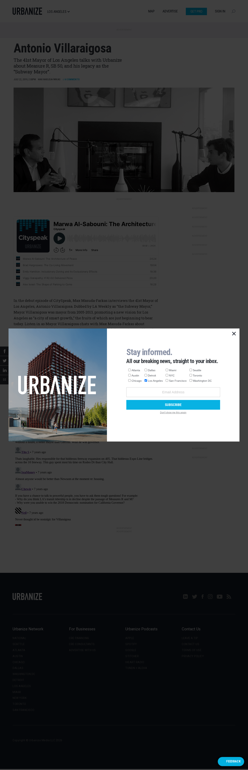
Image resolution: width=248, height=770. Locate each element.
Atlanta (136, 370)
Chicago (137, 380)
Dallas (151, 370)
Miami (172, 370)
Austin (135, 375)
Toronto (197, 375)
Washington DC (202, 380)
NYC (172, 375)
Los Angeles (155, 380)
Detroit (152, 375)
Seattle (197, 370)
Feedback (233, 761)
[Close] (234, 333)
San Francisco (178, 380)
